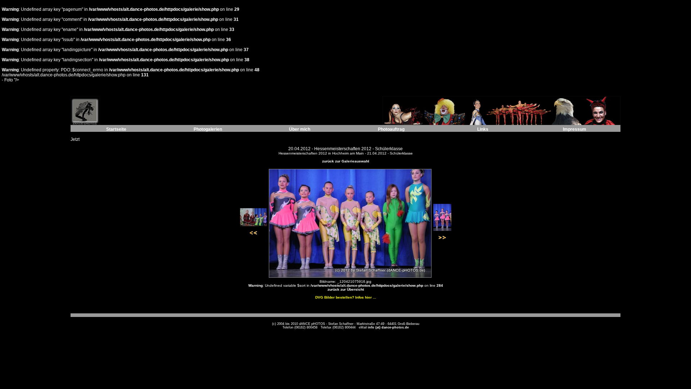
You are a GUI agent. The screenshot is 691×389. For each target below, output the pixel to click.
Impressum (574, 129)
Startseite (116, 129)
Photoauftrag (391, 129)
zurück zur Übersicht (346, 289)
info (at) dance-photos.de (388, 327)
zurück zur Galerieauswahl (345, 161)
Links (482, 129)
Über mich (299, 129)
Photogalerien (208, 129)
